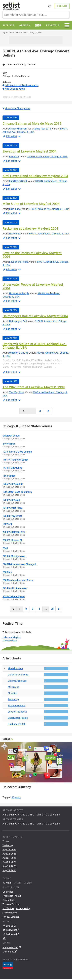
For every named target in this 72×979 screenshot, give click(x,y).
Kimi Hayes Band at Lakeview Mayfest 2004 (35, 176)
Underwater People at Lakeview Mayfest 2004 (33, 286)
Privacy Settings (11, 916)
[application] (36, 762)
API (4, 938)
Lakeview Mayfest (12, 637)
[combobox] (36, 15)
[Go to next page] (48, 411)
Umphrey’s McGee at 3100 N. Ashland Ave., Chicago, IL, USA (35, 346)
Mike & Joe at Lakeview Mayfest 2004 (31, 204)
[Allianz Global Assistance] (8, 965)
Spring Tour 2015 (42, 128)
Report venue (25, 97)
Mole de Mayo (10, 640)
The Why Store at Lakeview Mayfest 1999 (34, 387)
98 (52, 609)
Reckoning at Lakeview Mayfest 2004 (30, 228)
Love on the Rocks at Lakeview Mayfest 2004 (32, 255)
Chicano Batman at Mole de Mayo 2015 (32, 123)
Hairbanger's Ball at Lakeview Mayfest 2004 (35, 316)
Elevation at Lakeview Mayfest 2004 (29, 151)
